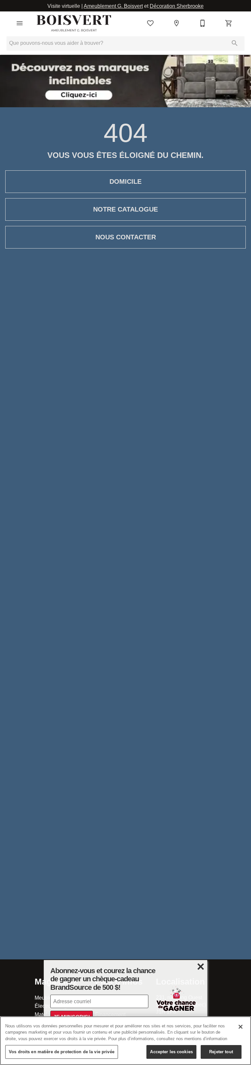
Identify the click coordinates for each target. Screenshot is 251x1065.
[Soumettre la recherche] (234, 43)
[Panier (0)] (229, 23)
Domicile (125, 181)
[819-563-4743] (202, 23)
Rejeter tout (221, 1051)
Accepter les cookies (171, 1051)
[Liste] (150, 23)
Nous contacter (125, 237)
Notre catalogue (125, 209)
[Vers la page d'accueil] (73, 23)
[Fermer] (240, 1027)
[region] (125, 1040)
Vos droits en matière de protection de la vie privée (61, 1051)
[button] (19, 23)
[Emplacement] (176, 23)
